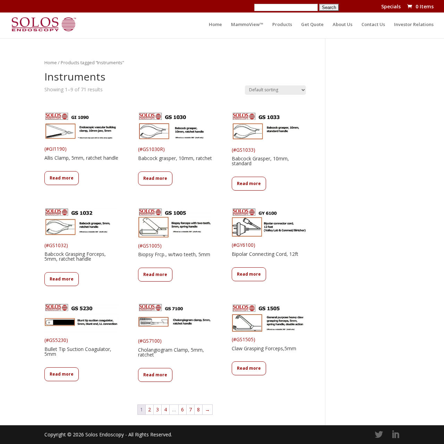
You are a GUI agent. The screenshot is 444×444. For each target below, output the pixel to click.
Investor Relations (414, 24)
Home (215, 24)
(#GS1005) (174, 250)
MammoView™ (247, 24)
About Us (342, 24)
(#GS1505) (264, 344)
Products (282, 24)
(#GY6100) (265, 249)
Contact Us (373, 24)
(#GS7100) (171, 347)
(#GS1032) (75, 252)
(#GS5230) (77, 347)
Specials (391, 7)
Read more (62, 178)
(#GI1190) (81, 153)
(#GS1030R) (175, 153)
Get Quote (312, 24)
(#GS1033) (260, 156)
